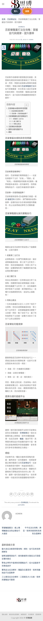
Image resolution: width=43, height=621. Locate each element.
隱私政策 (5, 615)
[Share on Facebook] (15, 494)
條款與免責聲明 (14, 615)
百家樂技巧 (26, 462)
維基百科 (11, 199)
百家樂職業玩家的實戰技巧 (18, 116)
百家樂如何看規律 (14, 126)
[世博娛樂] (21, 4)
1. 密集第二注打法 (18, 119)
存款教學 (31, 615)
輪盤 (22, 438)
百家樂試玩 (11, 19)
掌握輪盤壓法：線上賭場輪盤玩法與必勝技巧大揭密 (11, 530)
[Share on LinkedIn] (32, 494)
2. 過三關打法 (16, 121)
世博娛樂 (23, 432)
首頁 (3, 19)
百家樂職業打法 (28, 86)
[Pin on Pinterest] (28, 494)
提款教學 (38, 615)
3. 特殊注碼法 (16, 124)
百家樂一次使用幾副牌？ (20, 113)
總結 (10, 132)
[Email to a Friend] (23, 494)
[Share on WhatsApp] (11, 494)
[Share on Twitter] (19, 494)
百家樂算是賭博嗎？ (18, 111)
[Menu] (3, 4)
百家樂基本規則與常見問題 (17, 108)
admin (31, 40)
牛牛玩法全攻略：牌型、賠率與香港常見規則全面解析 (32, 530)
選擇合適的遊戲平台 (15, 129)
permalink (21, 505)
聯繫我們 (23, 615)
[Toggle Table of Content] (25, 105)
